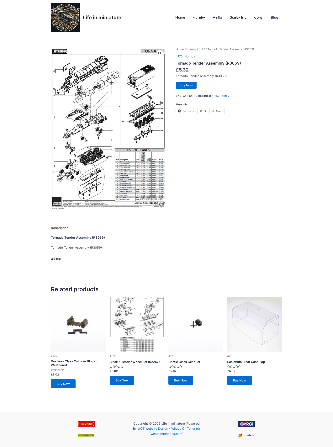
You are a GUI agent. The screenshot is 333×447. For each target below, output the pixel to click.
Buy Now (186, 85)
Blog (274, 17)
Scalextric (238, 17)
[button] (159, 53)
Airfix (217, 17)
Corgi (258, 17)
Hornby (199, 17)
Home (180, 17)
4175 (202, 49)
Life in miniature (102, 17)
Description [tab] (59, 228)
